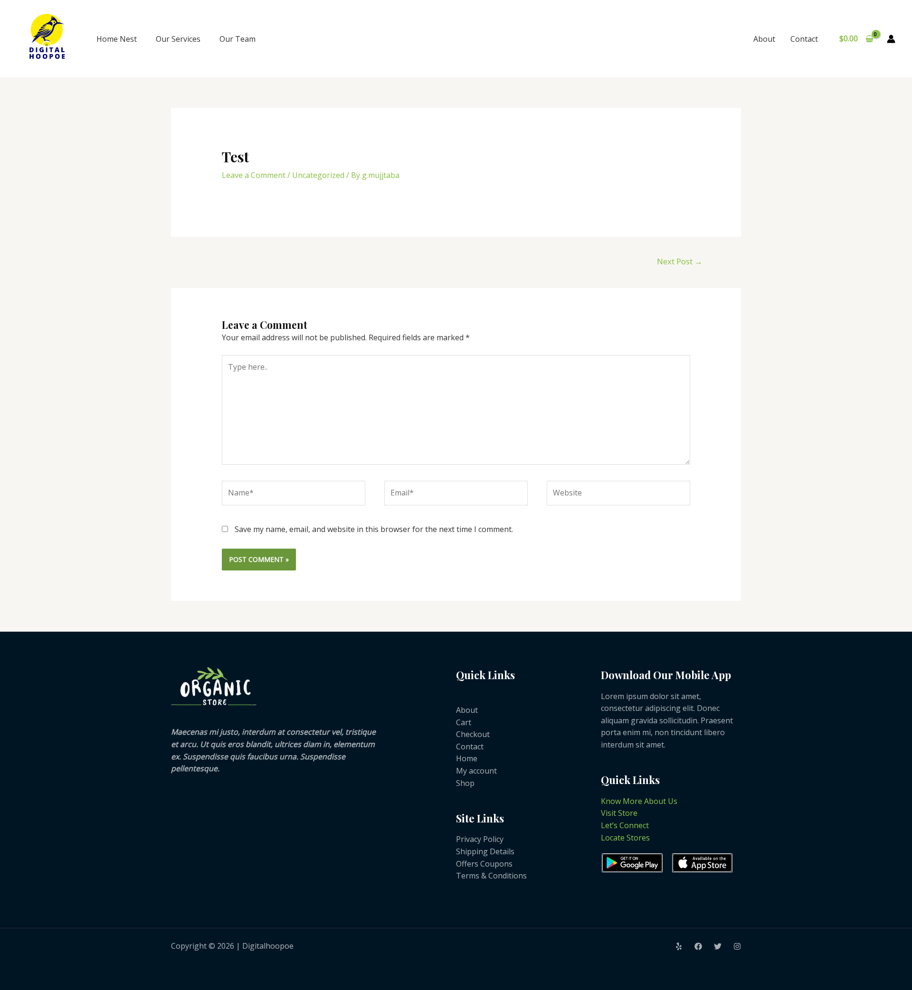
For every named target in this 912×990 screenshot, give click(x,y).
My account (476, 771)
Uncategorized (318, 175)
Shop (465, 783)
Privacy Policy (480, 839)
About (764, 39)
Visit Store (619, 813)
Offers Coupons (484, 864)
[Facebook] (698, 946)
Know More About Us (639, 801)
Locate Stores (625, 837)
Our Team (237, 39)
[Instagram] (737, 946)
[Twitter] (718, 946)
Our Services (178, 39)
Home (466, 758)
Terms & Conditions (491, 875)
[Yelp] (679, 946)
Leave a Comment (253, 175)
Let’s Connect (625, 825)
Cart (463, 722)
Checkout (473, 734)
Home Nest (116, 39)
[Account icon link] (891, 39)
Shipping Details (485, 851)
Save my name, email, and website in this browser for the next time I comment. (374, 529)
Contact (804, 39)
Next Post (680, 261)
